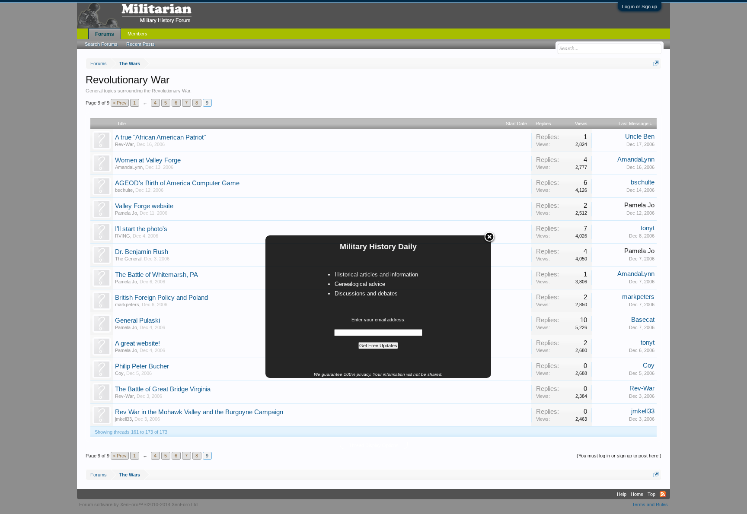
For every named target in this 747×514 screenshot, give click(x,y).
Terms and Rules (650, 504)
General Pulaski (137, 320)
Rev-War (124, 144)
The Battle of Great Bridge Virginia (163, 389)
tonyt (647, 228)
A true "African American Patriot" (160, 137)
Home (637, 494)
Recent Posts (140, 44)
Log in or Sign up (639, 6)
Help (621, 494)
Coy (119, 373)
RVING (122, 235)
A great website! (137, 343)
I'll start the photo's (141, 228)
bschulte (124, 190)
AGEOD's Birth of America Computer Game (177, 183)
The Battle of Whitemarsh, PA (156, 274)
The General (128, 258)
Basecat (642, 319)
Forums (104, 34)
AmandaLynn (129, 167)
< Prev (120, 102)
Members (137, 33)
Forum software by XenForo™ (139, 504)
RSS (663, 494)
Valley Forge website (144, 206)
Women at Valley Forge (148, 160)
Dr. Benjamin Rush (141, 251)
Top (651, 494)
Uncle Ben (639, 136)
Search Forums (101, 44)
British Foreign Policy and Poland (161, 297)
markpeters (127, 304)
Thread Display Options (374, 445)
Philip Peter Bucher (142, 366)
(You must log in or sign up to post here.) (619, 455)
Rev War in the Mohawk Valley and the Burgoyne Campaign (199, 412)
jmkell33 (123, 419)
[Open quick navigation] (656, 63)
